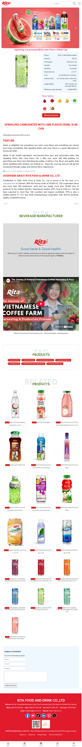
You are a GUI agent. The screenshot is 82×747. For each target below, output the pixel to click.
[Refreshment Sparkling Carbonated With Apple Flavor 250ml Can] (67, 596)
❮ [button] (5, 27)
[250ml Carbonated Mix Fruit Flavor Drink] (66, 531)
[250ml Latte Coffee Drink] (15, 446)
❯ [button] (76, 27)
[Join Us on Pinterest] (49, 715)
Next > (77, 204)
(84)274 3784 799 (52, 707)
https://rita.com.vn (55, 711)
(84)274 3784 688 (17, 707)
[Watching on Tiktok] (38, 715)
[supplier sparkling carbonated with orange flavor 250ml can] (59, 101)
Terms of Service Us (55, 735)
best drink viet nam (14, 360)
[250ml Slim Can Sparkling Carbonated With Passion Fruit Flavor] (15, 567)
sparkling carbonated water (55, 363)
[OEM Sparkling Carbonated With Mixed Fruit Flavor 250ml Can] (15, 596)
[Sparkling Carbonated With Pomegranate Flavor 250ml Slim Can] (41, 567)
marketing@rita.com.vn (33, 711)
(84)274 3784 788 (35, 707)
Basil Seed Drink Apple (43, 422)
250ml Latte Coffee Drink (17, 465)
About (57, 745)
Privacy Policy (42, 735)
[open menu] (79, 3)
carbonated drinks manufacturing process (33, 363)
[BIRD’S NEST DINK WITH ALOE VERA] (66, 489)
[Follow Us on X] (54, 715)
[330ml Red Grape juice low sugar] (66, 446)
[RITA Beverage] (6, 3)
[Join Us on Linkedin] (44, 715)
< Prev (5, 204)
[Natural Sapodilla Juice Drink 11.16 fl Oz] (15, 531)
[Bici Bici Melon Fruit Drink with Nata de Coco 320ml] (15, 489)
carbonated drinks (14, 363)
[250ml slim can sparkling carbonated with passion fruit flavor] (44, 101)
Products (41, 745)
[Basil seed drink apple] (41, 404)
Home (8, 745)
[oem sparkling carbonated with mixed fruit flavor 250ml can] (67, 101)
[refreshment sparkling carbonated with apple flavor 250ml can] (44, 108)
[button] (35, 46)
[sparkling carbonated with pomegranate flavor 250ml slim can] (52, 101)
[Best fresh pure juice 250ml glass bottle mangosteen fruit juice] (66, 404)
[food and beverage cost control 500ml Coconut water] (41, 446)
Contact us (31, 735)
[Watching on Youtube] (33, 715)
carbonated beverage (29, 360)
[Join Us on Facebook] (28, 715)
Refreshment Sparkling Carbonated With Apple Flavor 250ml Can (67, 609)
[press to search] (74, 3)
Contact (74, 745)
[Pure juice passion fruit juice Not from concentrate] (41, 489)
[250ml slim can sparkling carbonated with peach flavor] (52, 108)
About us (23, 735)
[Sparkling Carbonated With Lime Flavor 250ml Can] (41, 596)
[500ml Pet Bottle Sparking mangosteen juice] (15, 404)
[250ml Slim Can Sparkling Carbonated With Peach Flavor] (15, 625)
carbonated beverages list (63, 360)
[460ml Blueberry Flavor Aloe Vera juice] (41, 531)
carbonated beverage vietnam (45, 360)
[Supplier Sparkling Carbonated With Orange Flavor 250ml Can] (67, 567)
